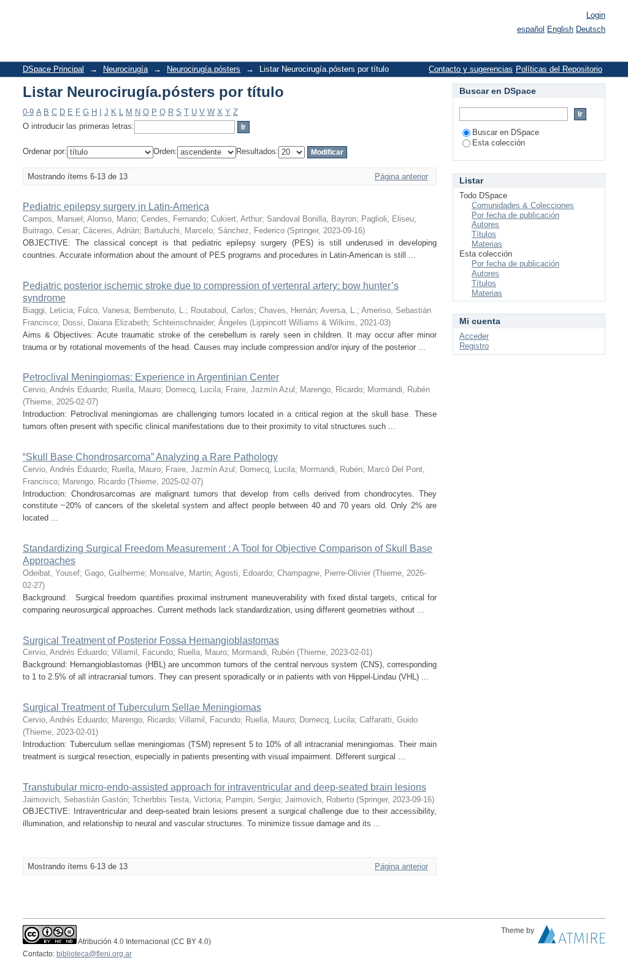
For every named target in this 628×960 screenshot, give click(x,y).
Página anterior (401, 176)
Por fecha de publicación (515, 215)
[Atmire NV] (571, 937)
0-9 (28, 112)
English (560, 29)
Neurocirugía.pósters (203, 69)
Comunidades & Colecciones (523, 205)
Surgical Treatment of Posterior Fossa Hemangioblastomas (151, 640)
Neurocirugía (125, 69)
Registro (474, 345)
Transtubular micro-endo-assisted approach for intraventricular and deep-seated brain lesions (224, 787)
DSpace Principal (53, 69)
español (531, 29)
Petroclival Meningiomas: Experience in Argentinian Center (151, 377)
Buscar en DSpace (505, 132)
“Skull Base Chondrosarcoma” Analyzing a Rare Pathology (150, 457)
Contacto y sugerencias (471, 69)
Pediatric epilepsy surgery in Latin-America (116, 206)
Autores (485, 224)
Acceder (474, 336)
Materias (487, 244)
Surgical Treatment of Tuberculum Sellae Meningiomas (142, 707)
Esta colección (498, 142)
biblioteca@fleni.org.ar (94, 954)
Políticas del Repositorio (559, 69)
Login (595, 15)
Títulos (484, 234)
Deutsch (590, 29)
